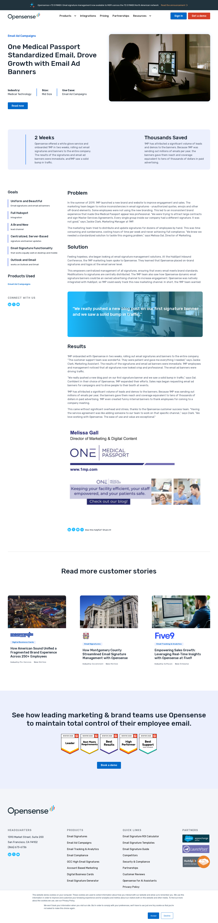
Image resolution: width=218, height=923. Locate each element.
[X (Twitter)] (14, 304)
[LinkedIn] (9, 304)
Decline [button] (167, 915)
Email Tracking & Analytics (83, 849)
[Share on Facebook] (78, 529)
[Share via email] (82, 529)
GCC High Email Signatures (83, 861)
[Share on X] (73, 530)
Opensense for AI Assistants (140, 880)
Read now (18, 105)
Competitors (130, 855)
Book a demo (109, 765)
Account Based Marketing (82, 867)
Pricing (104, 15)
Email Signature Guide (136, 849)
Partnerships (121, 15)
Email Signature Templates (138, 842)
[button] (68, 15)
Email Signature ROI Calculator (141, 836)
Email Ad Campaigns (19, 284)
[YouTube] (18, 304)
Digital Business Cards (80, 874)
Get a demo (199, 15)
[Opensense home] (24, 16)
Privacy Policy (131, 886)
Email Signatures (77, 836)
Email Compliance (77, 855)
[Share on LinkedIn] (69, 529)
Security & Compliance (136, 861)
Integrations (88, 15)
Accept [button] (153, 915)
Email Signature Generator (83, 880)
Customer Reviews (134, 874)
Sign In (178, 15)
